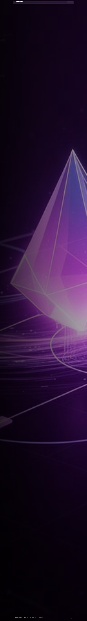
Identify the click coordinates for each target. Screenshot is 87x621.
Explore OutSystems (18, 319)
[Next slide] (72, 618)
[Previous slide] (70, 618)
